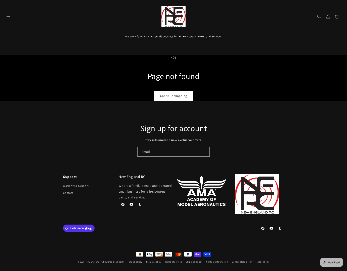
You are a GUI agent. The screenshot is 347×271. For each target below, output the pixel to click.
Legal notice (262, 261)
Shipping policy (194, 261)
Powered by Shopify (113, 261)
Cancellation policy (242, 261)
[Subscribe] (205, 152)
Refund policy (135, 261)
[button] (8, 16)
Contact (68, 193)
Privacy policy (153, 261)
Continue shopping (173, 96)
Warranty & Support (76, 186)
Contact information (217, 261)
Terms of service (173, 261)
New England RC (94, 261)
